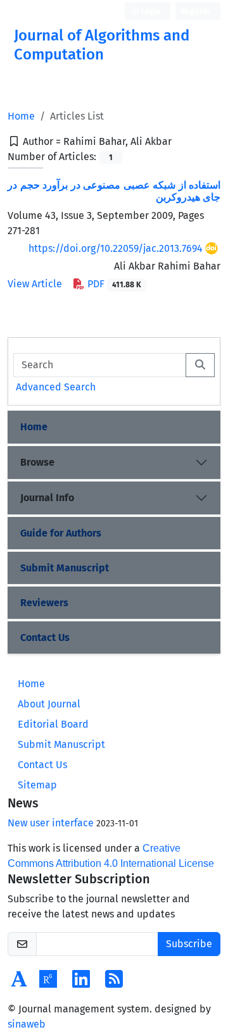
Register (195, 11)
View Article (35, 284)
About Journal (49, 704)
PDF (113, 284)
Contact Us (45, 637)
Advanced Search (56, 387)
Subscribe (189, 944)
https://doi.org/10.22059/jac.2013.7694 (115, 248)
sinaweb (27, 1024)
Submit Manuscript (64, 568)
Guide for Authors (60, 533)
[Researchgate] (48, 983)
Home (21, 116)
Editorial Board (53, 724)
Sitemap (37, 785)
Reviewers (44, 603)
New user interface (51, 823)
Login (149, 11)
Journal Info (47, 498)
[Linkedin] (81, 983)
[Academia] (19, 983)
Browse (37, 462)
